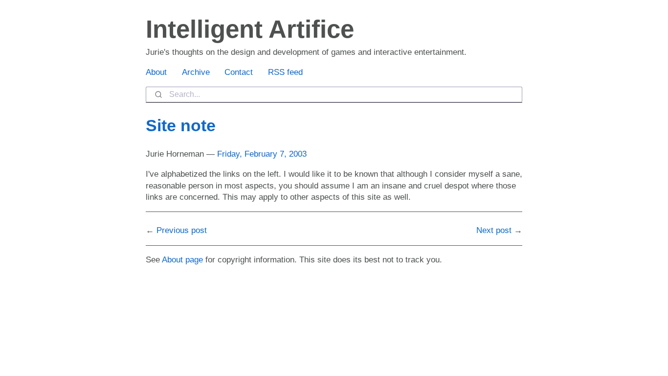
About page (182, 259)
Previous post (181, 230)
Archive (196, 72)
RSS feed (285, 72)
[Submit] (157, 94)
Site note (181, 125)
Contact (238, 72)
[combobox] (334, 94)
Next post (494, 230)
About (156, 72)
